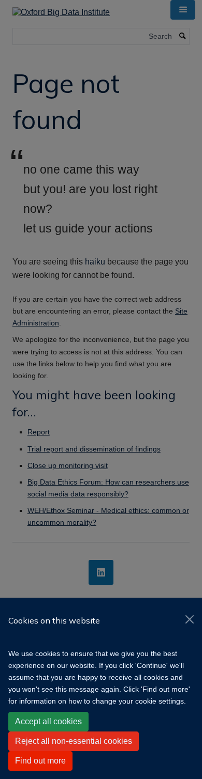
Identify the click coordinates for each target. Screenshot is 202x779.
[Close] (189, 619)
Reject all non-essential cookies (73, 741)
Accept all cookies (48, 721)
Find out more (40, 760)
